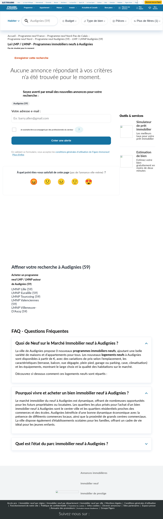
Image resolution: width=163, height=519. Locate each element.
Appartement (44, 8)
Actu (19, 2)
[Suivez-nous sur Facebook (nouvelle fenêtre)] (94, 514)
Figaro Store (128, 2)
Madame (119, 2)
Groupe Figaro (107, 508)
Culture (99, 2)
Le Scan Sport (91, 2)
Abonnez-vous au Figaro (153, 2)
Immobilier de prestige (93, 493)
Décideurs (64, 2)
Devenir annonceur (111, 506)
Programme (28, 8)
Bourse (56, 2)
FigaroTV (137, 2)
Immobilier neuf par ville (91, 503)
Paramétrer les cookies (76, 506)
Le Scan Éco (72, 2)
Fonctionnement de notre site (24, 506)
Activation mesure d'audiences (87, 508)
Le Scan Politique (28, 2)
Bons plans (109, 8)
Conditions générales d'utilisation (140, 503)
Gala (105, 2)
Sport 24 (81, 2)
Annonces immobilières (94, 473)
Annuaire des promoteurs (63, 508)
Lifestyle (112, 2)
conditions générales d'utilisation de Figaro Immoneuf (82, 152)
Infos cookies (93, 506)
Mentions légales (113, 503)
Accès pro (12, 503)
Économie (48, 2)
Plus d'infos (18, 154)
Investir (72, 8)
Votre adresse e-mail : (30, 115)
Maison (59, 8)
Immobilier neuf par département (62, 503)
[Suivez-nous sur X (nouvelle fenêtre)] (101, 514)
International (39, 2)
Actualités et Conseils (89, 8)
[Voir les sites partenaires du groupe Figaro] (8, 2)
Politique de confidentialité (53, 506)
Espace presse (148, 506)
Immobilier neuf (90, 483)
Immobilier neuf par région (32, 503)
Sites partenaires (131, 506)
